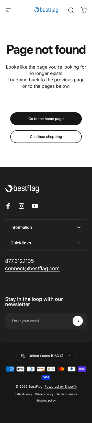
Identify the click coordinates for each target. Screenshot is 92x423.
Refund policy (23, 394)
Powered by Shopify (60, 386)
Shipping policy (46, 400)
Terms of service (66, 394)
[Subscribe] (78, 321)
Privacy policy (44, 394)
